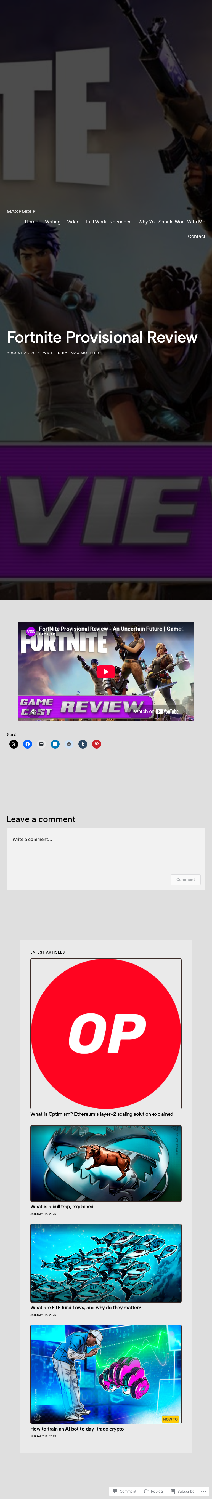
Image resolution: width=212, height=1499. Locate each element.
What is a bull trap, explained (62, 1207)
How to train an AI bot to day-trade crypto (77, 1429)
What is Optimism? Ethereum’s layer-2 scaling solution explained (101, 1114)
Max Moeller (85, 353)
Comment (185, 879)
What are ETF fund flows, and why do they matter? (85, 1308)
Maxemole (21, 212)
